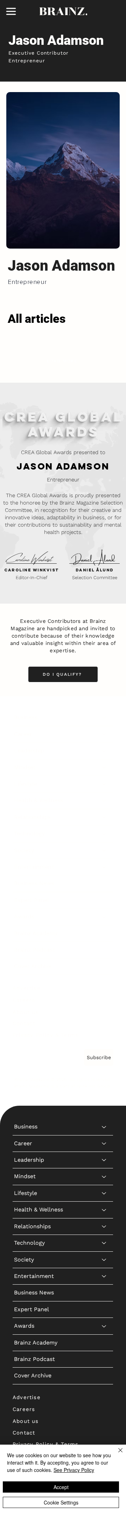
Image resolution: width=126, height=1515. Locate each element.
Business (25, 717)
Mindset (25, 767)
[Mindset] (104, 767)
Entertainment (34, 866)
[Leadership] (104, 751)
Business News (34, 883)
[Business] (104, 717)
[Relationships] (104, 817)
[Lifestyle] (104, 784)
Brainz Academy (35, 933)
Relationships (32, 817)
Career (23, 734)
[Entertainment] (104, 867)
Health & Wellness (38, 800)
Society (24, 850)
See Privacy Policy (74, 1469)
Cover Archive (32, 966)
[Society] (104, 850)
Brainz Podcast (34, 949)
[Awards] (104, 917)
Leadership (29, 750)
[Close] (116, 1454)
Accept (61, 1486)
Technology (29, 833)
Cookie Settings (61, 1502)
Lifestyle (25, 783)
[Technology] (104, 834)
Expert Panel (31, 900)
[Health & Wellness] (104, 800)
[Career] (104, 734)
